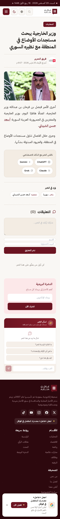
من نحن (53, 476)
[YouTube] (31, 413)
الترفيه (54, 462)
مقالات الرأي (23, 441)
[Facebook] (47, 413)
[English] (22, 11)
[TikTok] (24, 413)
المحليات (50, 24)
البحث (25, 447)
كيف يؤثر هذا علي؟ (46, 358)
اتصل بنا (53, 481)
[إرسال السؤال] (9, 369)
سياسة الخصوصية (49, 492)
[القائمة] (6, 11)
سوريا (48, 194)
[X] (54, 413)
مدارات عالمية (51, 452)
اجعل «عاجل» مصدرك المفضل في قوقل (36, 421)
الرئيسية (25, 436)
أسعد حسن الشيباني (24, 194)
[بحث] (29, 11)
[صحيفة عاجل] (50, 12)
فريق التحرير (40, 58)
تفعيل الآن (19, 505)
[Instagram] (39, 413)
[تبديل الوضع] (14, 11)
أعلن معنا (53, 486)
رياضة (54, 447)
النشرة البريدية (22, 452)
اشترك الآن (30, 306)
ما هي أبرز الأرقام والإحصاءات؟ (41, 351)
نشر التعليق (30, 250)
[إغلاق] (7, 505)
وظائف (54, 457)
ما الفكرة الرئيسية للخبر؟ (43, 344)
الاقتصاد (53, 441)
